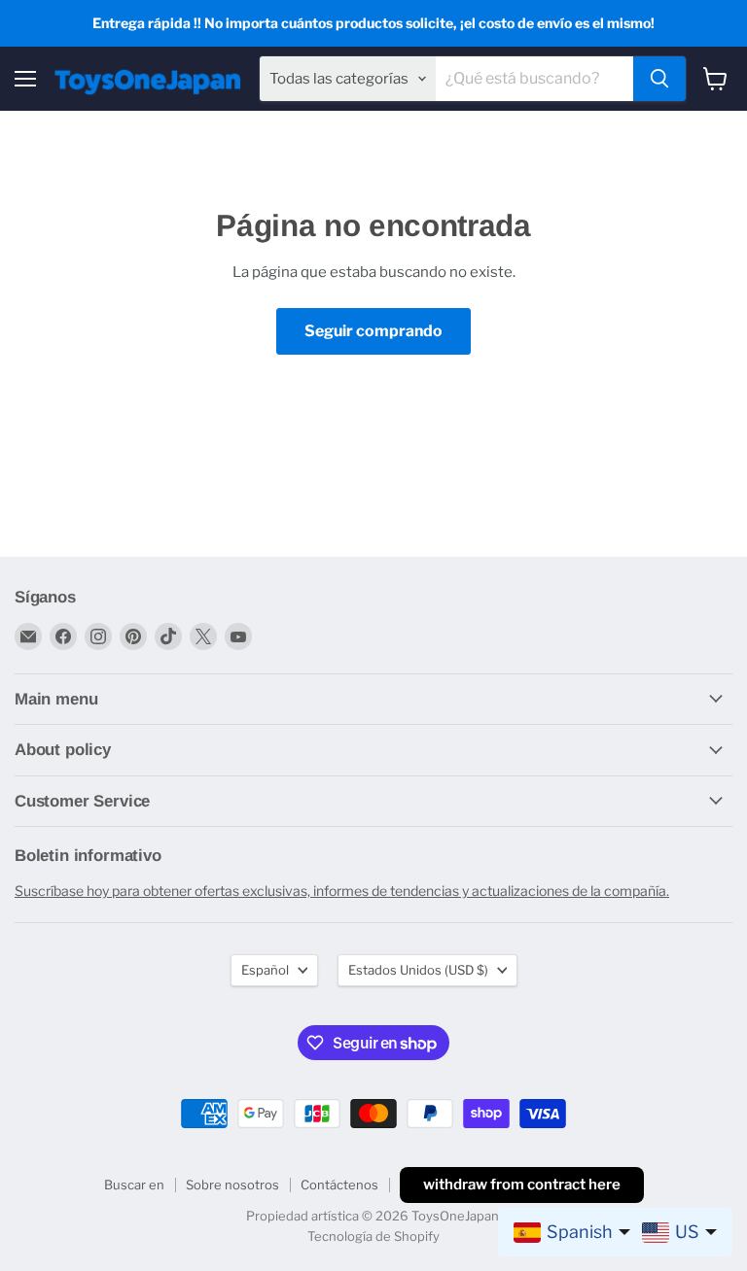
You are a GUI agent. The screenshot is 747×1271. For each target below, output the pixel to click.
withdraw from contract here (522, 1184)
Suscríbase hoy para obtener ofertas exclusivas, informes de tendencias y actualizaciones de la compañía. (342, 890)
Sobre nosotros (232, 1184)
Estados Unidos (418, 970)
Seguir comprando (373, 331)
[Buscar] (659, 78)
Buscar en (134, 1184)
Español (265, 970)
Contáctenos (339, 1184)
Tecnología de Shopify (373, 1236)
